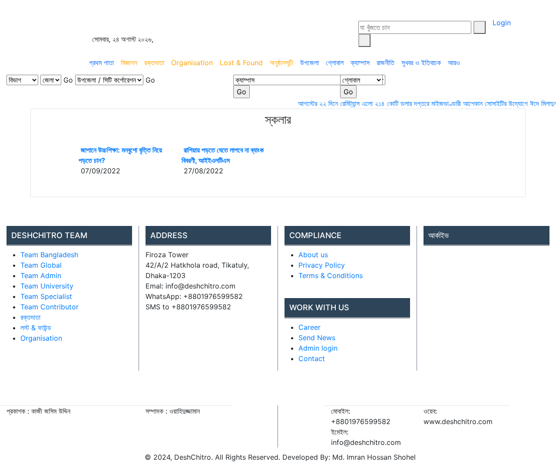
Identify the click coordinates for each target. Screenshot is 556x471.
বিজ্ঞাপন (129, 62)
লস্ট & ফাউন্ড (35, 327)
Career (309, 327)
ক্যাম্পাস (360, 62)
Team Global (41, 265)
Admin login (318, 348)
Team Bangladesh (49, 254)
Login (502, 22)
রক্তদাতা (154, 62)
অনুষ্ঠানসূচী (281, 62)
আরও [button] (455, 62)
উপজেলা (309, 62)
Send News (316, 337)
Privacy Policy (321, 265)
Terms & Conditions (330, 275)
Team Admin (40, 275)
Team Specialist (46, 296)
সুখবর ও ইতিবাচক (421, 62)
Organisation (192, 62)
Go (68, 80)
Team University (46, 286)
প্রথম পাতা (101, 62)
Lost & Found (241, 62)
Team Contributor (49, 306)
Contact (311, 358)
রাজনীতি (385, 62)
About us (313, 254)
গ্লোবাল (335, 62)
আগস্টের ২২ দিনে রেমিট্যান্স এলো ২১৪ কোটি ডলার (349, 103)
